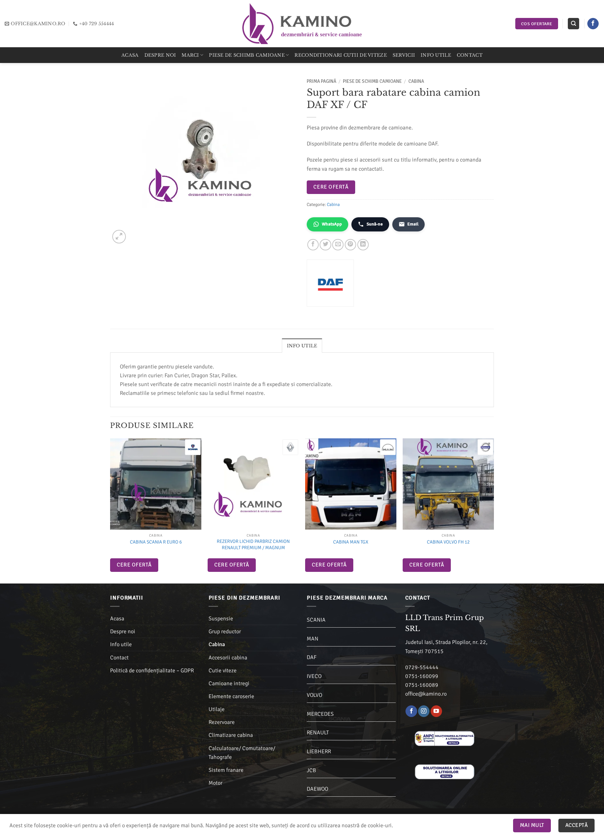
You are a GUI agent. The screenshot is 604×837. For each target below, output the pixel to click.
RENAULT (318, 732)
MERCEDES (320, 713)
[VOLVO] (485, 447)
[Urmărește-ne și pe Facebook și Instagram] (423, 711)
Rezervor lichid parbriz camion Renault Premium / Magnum (253, 544)
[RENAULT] (290, 447)
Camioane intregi (229, 683)
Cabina (416, 81)
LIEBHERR (319, 751)
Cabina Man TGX (350, 542)
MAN (312, 638)
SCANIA (316, 619)
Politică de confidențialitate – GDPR (152, 670)
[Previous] (110, 510)
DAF (311, 657)
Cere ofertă (330, 187)
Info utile (436, 55)
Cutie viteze (223, 670)
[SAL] (444, 737)
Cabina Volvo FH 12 (448, 542)
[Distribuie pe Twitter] (325, 244)
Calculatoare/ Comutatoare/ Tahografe (242, 752)
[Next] (493, 510)
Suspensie (221, 618)
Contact (470, 55)
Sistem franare (226, 769)
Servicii (404, 55)
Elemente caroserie (231, 696)
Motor (215, 782)
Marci (190, 55)
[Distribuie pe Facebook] (313, 244)
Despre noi (160, 55)
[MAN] (387, 447)
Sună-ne (374, 224)
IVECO (314, 676)
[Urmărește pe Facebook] (593, 24)
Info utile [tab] (302, 346)
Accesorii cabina (228, 657)
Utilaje (217, 709)
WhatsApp (332, 224)
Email (412, 224)
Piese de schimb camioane (247, 55)
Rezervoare (222, 722)
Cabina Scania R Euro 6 (156, 542)
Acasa (129, 55)
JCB (311, 770)
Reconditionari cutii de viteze (340, 55)
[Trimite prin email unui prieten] (338, 244)
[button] (573, 23)
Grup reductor (225, 631)
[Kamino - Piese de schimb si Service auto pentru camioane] (302, 23)
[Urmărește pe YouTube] (436, 711)
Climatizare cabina (231, 735)
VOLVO (314, 695)
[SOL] (444, 771)
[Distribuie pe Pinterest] (350, 244)
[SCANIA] (192, 447)
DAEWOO (317, 788)
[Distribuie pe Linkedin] (363, 244)
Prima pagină (321, 81)
